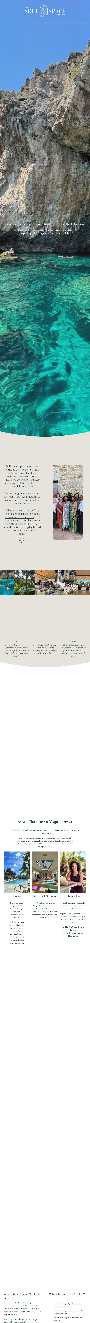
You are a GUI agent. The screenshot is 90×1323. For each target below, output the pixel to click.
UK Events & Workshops (45, 896)
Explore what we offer (22, 540)
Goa (19, 914)
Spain (19, 911)
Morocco (13, 914)
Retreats (17, 896)
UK (18, 917)
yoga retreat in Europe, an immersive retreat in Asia (22, 515)
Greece (13, 909)
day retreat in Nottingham (19, 520)
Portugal (20, 909)
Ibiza (14, 911)
